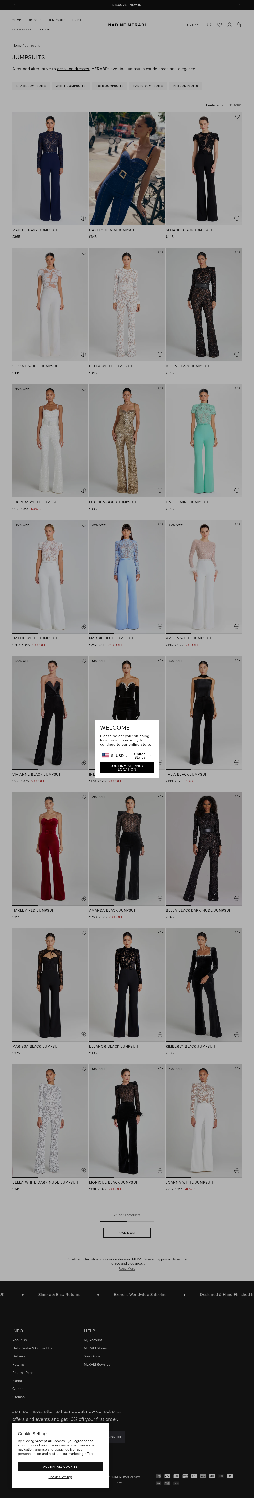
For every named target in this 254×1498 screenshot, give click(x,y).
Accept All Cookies (60, 1466)
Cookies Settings (60, 1477)
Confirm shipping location (127, 767)
